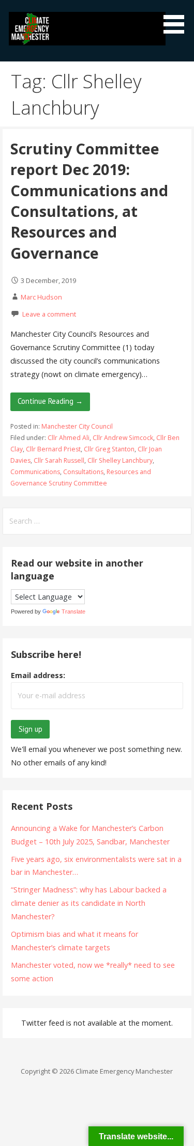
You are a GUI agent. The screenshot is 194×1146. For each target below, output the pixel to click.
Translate (73, 611)
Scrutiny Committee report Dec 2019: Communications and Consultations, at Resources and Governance (89, 200)
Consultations (83, 471)
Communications (35, 471)
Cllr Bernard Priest (53, 449)
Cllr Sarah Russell (59, 460)
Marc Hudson (41, 297)
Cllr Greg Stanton (109, 449)
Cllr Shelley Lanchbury (120, 460)
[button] (177, 18)
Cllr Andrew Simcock (123, 437)
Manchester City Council (77, 426)
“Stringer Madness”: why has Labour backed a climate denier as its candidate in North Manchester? (89, 903)
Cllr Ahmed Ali (68, 437)
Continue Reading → (50, 401)
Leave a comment (49, 314)
